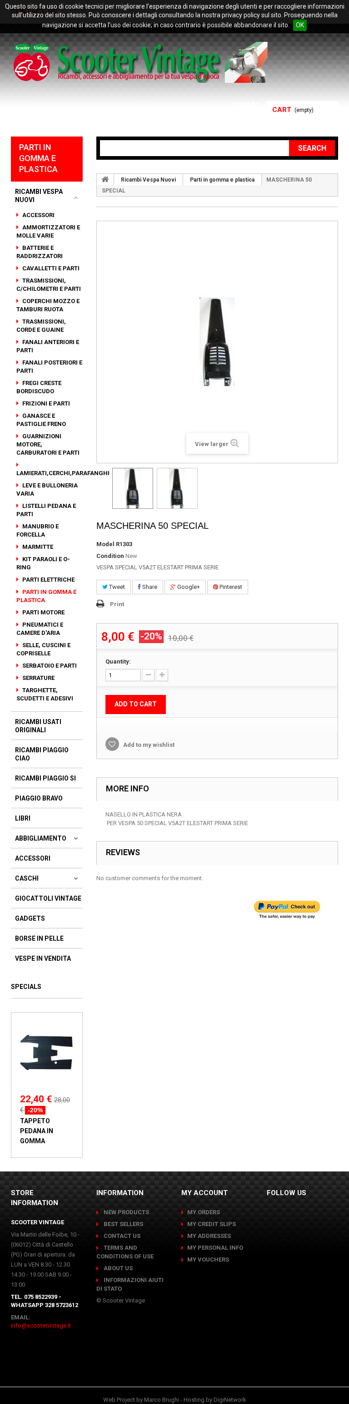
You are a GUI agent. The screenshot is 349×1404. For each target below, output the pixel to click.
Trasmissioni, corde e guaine (41, 325)
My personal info (215, 1247)
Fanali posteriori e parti (49, 366)
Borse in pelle (39, 938)
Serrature (38, 677)
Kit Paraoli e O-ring (43, 563)
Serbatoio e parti (49, 665)
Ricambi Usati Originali (38, 726)
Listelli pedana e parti (46, 509)
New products (125, 1212)
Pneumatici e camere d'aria (39, 628)
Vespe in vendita (43, 958)
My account (204, 1193)
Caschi (27, 878)
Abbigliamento (40, 838)
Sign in (245, 105)
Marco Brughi (161, 1399)
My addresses (209, 1235)
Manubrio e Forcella (37, 530)
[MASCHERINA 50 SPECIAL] (132, 488)
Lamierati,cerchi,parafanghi (63, 473)
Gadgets (30, 918)
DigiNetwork (230, 1399)
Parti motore (43, 612)
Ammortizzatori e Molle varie (48, 231)
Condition (110, 555)
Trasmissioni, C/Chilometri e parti (48, 284)
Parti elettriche (48, 579)
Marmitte (37, 546)
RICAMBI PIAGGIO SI (45, 778)
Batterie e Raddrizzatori (39, 251)
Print (117, 604)
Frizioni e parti (45, 403)
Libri (22, 818)
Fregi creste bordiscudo (38, 387)
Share (149, 586)
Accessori (38, 215)
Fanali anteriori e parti (47, 346)
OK (300, 25)
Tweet (116, 586)
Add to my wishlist (148, 744)
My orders (203, 1212)
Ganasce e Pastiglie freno (41, 419)
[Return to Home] (105, 179)
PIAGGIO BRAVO (39, 798)
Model (105, 544)
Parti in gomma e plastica (46, 595)
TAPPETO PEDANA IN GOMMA (36, 1131)
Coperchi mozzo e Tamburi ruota (48, 305)
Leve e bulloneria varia (47, 489)
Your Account (229, 116)
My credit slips (211, 1224)
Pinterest (230, 586)
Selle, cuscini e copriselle (43, 649)
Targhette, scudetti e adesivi (44, 694)
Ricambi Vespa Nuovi (39, 195)
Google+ (188, 586)
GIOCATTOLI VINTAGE (48, 898)
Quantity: (118, 661)
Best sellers (122, 1224)
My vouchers (208, 1259)
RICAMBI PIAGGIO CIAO (42, 754)
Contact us (121, 1235)
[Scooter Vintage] (142, 62)
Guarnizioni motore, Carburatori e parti (48, 444)
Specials (26, 986)
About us (117, 1268)
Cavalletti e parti (50, 268)
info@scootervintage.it (41, 1325)
